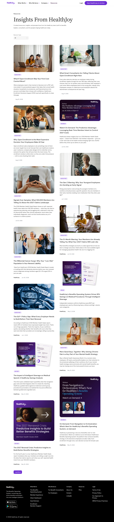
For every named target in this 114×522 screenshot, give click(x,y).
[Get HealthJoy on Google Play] (12, 506)
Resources (54, 3)
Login (81, 3)
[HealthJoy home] (11, 3)
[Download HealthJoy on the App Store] (11, 502)
